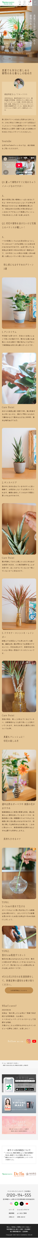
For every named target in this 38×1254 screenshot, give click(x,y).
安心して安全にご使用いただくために (18, 1227)
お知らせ (11, 1217)
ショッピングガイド (23, 1209)
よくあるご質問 (22, 1213)
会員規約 (25, 1231)
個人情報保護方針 (15, 1231)
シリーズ (11, 1209)
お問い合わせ (21, 1217)
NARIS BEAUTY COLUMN (12, 1063)
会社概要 (27, 1229)
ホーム (3, 1063)
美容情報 (11, 1213)
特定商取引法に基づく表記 (15, 1229)
